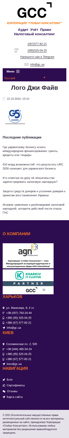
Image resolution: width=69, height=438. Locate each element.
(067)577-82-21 (37, 43)
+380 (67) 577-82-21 (18, 322)
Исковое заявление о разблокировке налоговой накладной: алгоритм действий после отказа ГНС (33, 208)
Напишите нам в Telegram (37, 56)
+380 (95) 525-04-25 (18, 317)
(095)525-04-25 (37, 50)
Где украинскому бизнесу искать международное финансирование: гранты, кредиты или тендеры (30, 151)
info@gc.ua (37, 64)
